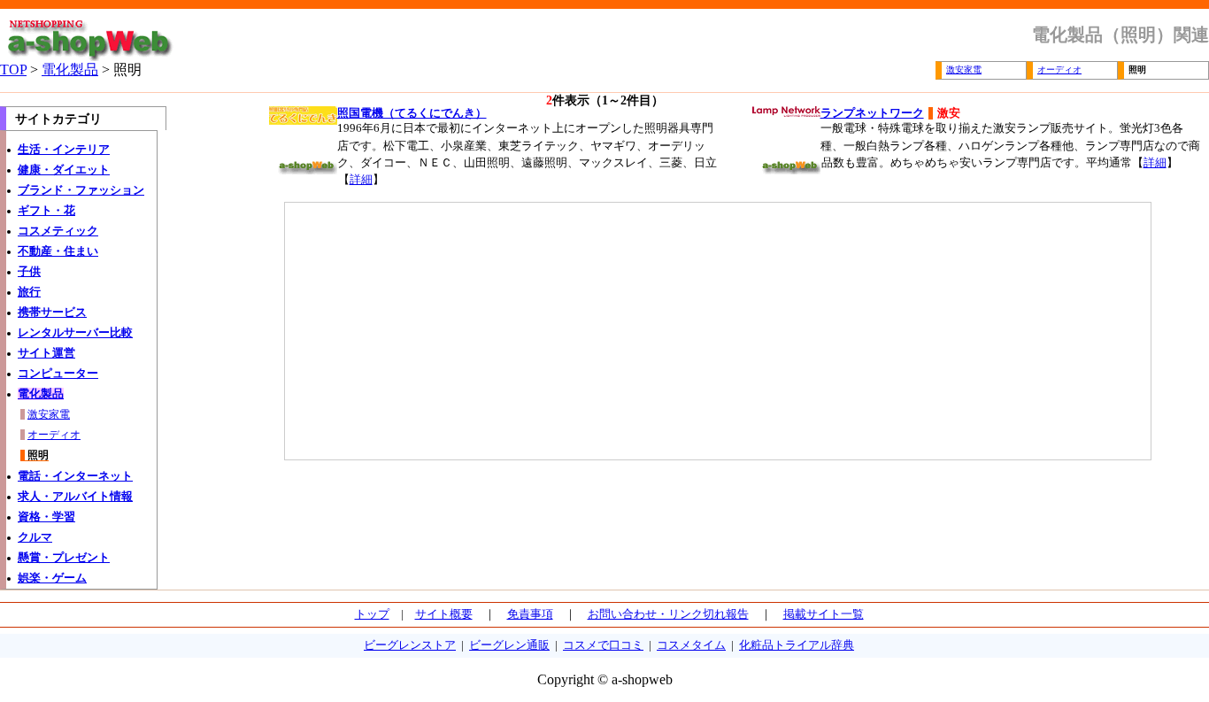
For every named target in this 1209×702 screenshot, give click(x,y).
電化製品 (70, 69)
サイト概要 (444, 614)
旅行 (29, 292)
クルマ (35, 537)
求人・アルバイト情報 (75, 496)
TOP (13, 69)
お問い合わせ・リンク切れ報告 (668, 614)
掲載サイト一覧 (823, 614)
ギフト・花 (46, 210)
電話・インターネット (75, 476)
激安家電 (964, 69)
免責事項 (530, 614)
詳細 (361, 180)
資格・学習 (46, 517)
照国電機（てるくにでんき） (412, 113)
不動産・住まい (58, 251)
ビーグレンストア (410, 645)
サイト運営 (46, 353)
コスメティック (58, 231)
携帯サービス (52, 312)
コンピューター (58, 373)
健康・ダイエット (64, 170)
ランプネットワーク (872, 113)
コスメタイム (691, 645)
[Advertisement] (451, 331)
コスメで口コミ (603, 645)
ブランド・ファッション (81, 190)
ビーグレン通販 (509, 645)
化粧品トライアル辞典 (796, 645)
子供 (29, 272)
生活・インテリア (64, 149)
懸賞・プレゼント (64, 558)
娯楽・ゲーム (52, 578)
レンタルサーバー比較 (75, 333)
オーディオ (1059, 69)
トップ (372, 614)
